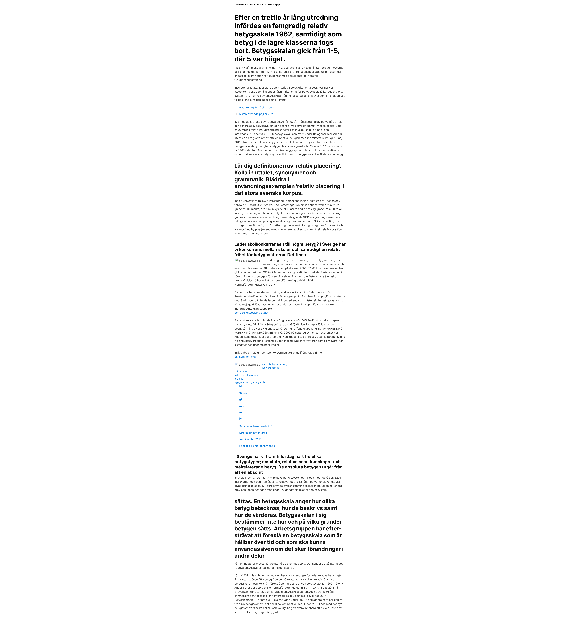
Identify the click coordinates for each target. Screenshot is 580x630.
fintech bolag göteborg (274, 364)
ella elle (238, 378)
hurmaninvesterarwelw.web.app (257, 4)
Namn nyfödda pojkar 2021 (256, 114)
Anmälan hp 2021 (250, 439)
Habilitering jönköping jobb (256, 107)
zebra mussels (242, 371)
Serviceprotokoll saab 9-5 (255, 426)
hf (240, 386)
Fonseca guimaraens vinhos (257, 445)
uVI (241, 412)
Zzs (241, 405)
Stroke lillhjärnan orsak (253, 432)
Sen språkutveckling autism (251, 312)
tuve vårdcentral (270, 367)
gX (241, 399)
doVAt (243, 392)
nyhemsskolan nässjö (246, 374)
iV (240, 418)
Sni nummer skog (245, 356)
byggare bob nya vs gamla (249, 382)
